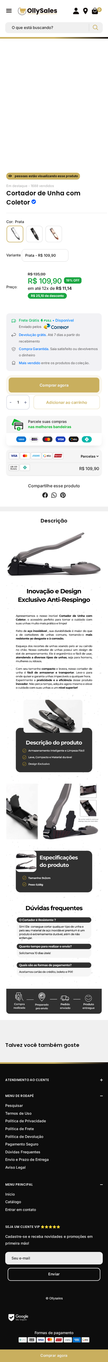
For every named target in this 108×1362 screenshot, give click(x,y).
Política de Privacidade (25, 1121)
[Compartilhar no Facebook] (45, 496)
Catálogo (13, 1201)
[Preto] (34, 234)
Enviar (54, 1274)
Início (10, 1194)
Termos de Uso (18, 1113)
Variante (13, 255)
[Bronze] (53, 234)
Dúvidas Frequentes (22, 1152)
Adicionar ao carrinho (66, 402)
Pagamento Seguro (21, 1144)
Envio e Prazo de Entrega (27, 1159)
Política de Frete (19, 1128)
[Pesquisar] (95, 27)
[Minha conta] (76, 11)
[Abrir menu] (9, 10)
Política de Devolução (24, 1136)
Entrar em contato (20, 1209)
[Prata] (15, 234)
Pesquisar (14, 1105)
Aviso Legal (15, 1167)
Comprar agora (54, 384)
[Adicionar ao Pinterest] (63, 496)
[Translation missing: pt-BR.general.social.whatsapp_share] (54, 496)
